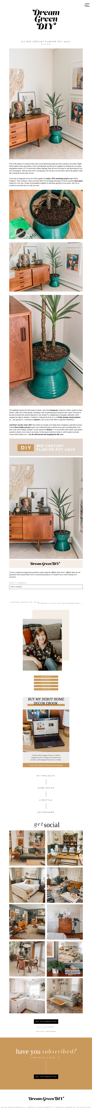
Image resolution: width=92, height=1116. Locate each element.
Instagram (54, 410)
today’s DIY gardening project (57, 178)
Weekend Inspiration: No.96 (25, 602)
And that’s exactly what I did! (20, 425)
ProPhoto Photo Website (40, 1107)
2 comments (18, 583)
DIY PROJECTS (46, 776)
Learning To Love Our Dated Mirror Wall (59, 603)
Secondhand (46, 812)
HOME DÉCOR (46, 788)
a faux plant (78, 181)
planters (37, 420)
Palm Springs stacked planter (69, 417)
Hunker (50, 430)
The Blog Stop (83, 1107)
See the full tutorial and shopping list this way (45, 434)
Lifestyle (46, 800)
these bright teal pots (23, 427)
